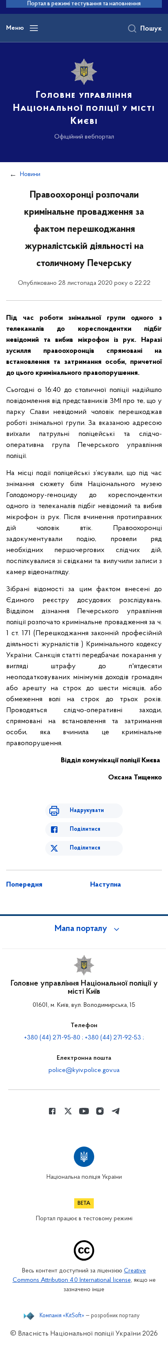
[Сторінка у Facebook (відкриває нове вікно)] (52, 1111)
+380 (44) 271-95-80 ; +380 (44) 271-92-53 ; (84, 1037)
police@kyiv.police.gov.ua (84, 1070)
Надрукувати (87, 811)
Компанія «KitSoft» (62, 1316)
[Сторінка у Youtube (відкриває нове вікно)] (84, 1111)
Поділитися (85, 829)
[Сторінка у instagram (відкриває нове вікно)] (100, 1111)
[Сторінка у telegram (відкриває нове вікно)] (116, 1111)
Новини (30, 174)
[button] (84, 929)
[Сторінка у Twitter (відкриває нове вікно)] (68, 1111)
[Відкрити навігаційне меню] (34, 28)
